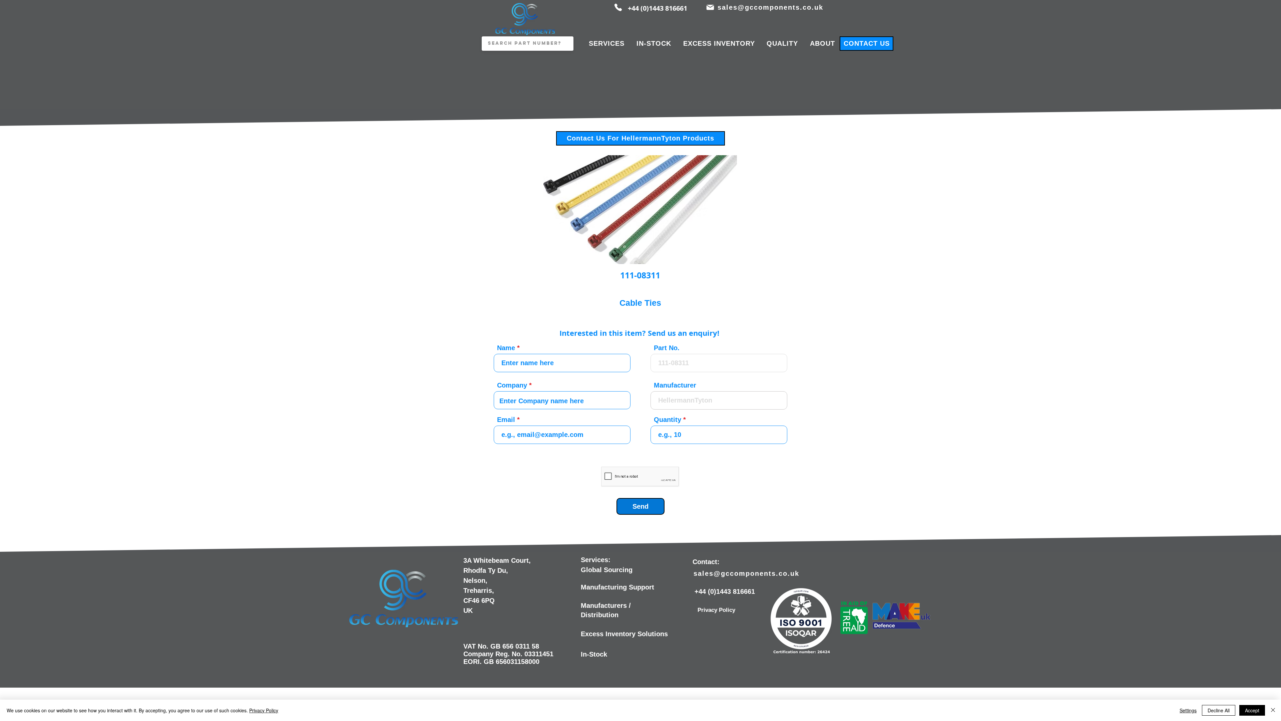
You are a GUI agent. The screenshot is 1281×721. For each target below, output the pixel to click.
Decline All (1219, 710)
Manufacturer (675, 385)
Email (506, 419)
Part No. (667, 347)
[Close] (1273, 710)
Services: (595, 559)
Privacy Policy (263, 710)
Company (512, 385)
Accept (1252, 710)
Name (506, 347)
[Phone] (618, 7)
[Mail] (710, 7)
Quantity (667, 419)
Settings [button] (1188, 710)
